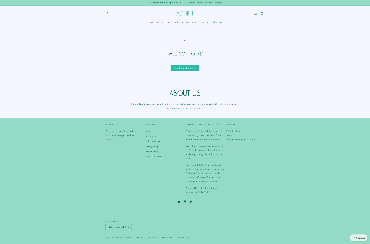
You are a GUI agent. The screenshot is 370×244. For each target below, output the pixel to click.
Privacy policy (153, 237)
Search (149, 131)
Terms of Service (153, 156)
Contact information (185, 237)
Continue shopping (185, 68)
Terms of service (168, 237)
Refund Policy (152, 151)
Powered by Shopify (124, 237)
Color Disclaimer (153, 141)
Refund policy (140, 237)
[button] (109, 13)
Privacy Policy (152, 146)
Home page (151, 136)
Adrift (113, 237)
